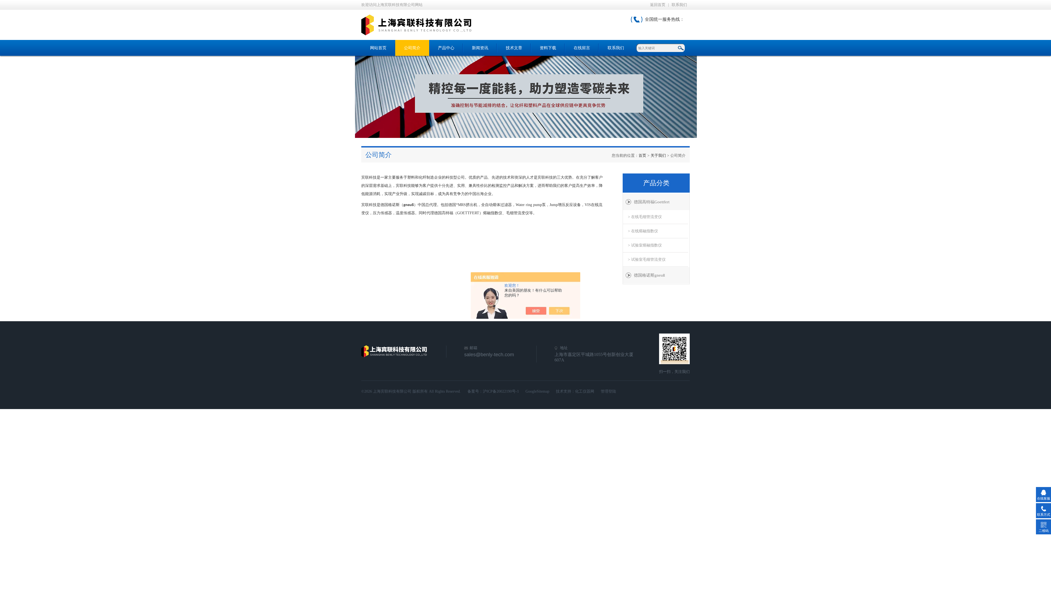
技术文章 (514, 48)
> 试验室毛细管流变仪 (647, 259)
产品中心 (446, 48)
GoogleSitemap (537, 391)
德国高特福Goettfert (651, 202)
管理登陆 (608, 391)
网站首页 (378, 48)
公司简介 (412, 48)
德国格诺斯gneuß (649, 275)
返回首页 (657, 5)
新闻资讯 (480, 48)
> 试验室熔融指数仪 (645, 245)
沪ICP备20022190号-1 (501, 391)
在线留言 (582, 48)
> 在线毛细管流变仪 (645, 217)
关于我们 (658, 155)
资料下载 (548, 48)
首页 (642, 155)
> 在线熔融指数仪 (643, 231)
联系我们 (679, 5)
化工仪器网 (584, 391)
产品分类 (656, 183)
